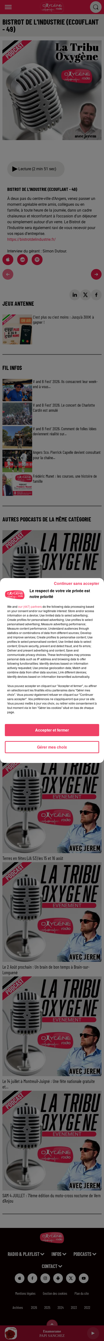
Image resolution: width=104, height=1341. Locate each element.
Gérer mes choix (52, 747)
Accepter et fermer (52, 730)
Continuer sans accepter (76, 583)
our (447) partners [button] (30, 606)
